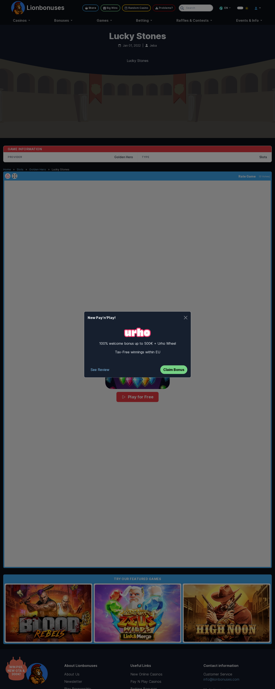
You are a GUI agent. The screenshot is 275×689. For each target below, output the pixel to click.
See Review (100, 369)
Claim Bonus (173, 369)
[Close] (185, 317)
